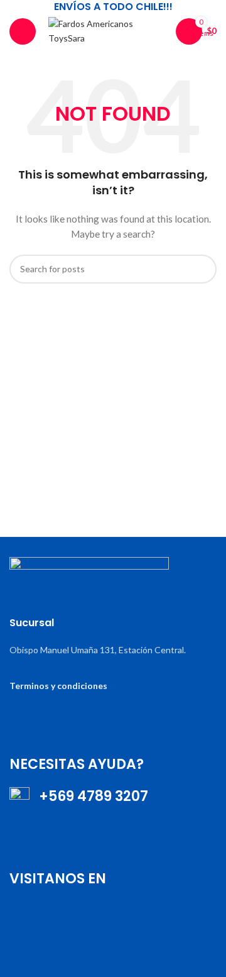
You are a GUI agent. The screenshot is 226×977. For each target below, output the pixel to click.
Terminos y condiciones (58, 685)
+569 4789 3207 (89, 796)
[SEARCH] (202, 269)
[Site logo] (105, 30)
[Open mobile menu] (22, 31)
